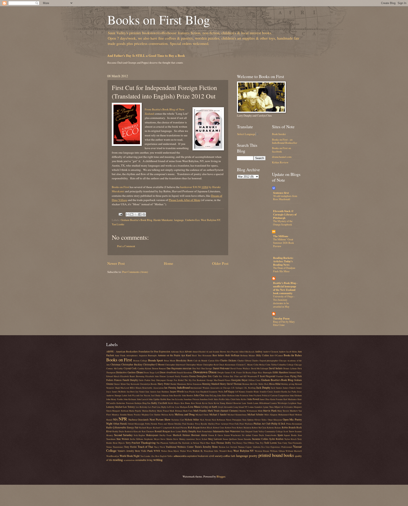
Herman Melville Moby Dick (255, 383)
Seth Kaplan (139, 435)
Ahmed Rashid (198, 351)
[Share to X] (136, 214)
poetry (253, 455)
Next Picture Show (160, 419)
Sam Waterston (232, 431)
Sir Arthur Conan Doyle (253, 435)
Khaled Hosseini (233, 403)
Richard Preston (180, 427)
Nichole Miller (192, 419)
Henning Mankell (210, 383)
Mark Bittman (176, 410)
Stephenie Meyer (152, 439)
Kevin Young (219, 403)
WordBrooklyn (112, 456)
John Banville (175, 395)
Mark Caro (188, 410)
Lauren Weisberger (279, 403)
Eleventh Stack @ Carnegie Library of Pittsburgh (284, 214)
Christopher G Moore (153, 364)
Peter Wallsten (246, 423)
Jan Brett (131, 391)
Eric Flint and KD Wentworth (243, 376)
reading (118, 460)
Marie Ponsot (163, 410)
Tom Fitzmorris (295, 442)
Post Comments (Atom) (135, 272)
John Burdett (187, 395)
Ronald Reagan (162, 431)
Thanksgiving (148, 443)
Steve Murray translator (184, 439)
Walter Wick (186, 450)
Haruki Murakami (163, 220)
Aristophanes (132, 355)
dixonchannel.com (282, 157)
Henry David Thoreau (231, 383)
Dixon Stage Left (151, 372)
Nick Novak (205, 419)
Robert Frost (230, 427)
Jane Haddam (163, 391)
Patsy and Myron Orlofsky (170, 423)
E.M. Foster (236, 372)
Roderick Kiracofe (133, 431)
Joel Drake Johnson (159, 395)
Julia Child (230, 399)
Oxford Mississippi (136, 423)
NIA (115, 419)
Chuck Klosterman (227, 364)
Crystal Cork (130, 368)
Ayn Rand (186, 355)
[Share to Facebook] (140, 214)
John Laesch (142, 399)
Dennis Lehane (290, 368)
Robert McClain (259, 427)
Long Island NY (241, 406)
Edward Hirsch (112, 376)
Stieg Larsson (215, 438)
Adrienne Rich (177, 351)
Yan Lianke (118, 224)
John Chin (199, 395)
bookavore (203, 456)
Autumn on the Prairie (169, 355)
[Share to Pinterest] (144, 214)
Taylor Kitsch (290, 439)
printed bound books (276, 455)
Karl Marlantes (290, 399)
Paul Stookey (188, 423)
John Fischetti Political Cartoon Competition (269, 395)
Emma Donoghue (198, 376)
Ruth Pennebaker (204, 431)
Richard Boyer (145, 427)
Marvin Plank (269, 410)
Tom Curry (282, 442)
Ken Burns (185, 403)
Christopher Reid (210, 364)
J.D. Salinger (237, 387)
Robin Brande (289, 427)
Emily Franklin (181, 376)
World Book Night (130, 456)
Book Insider (279, 134)
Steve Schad (201, 439)
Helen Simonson (194, 383)
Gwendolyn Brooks (148, 383)
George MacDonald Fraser (219, 380)
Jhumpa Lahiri (121, 395)
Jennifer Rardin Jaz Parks (285, 391)
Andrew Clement (270, 351)
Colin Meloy (259, 364)
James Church (289, 387)
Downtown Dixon (205, 372)
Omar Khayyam (275, 419)
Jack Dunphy (263, 387)
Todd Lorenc (270, 442)
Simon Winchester (232, 435)
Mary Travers (283, 410)
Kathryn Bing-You (142, 403)
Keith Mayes (174, 403)
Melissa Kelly (167, 414)
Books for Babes (293, 355)
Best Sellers (218, 355)
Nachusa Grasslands (138, 419)
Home (168, 263)
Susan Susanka (244, 439)
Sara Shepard (246, 431)
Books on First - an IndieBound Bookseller (284, 141)
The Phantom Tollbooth (166, 442)
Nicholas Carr (177, 419)
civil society (216, 456)
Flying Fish (296, 376)
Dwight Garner (223, 372)
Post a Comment (126, 246)
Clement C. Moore (244, 364)
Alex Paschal (232, 351)
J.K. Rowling (250, 387)
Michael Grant (202, 414)
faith (233, 456)
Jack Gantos (276, 387)
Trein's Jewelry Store (206, 447)
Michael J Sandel (218, 414)
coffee (226, 456)
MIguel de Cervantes (283, 406)
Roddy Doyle (118, 431)
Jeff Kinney (240, 391)
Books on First (120, 187)
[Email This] (128, 214)
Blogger (221, 476)
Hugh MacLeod (122, 387)
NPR (123, 419)
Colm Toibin (270, 364)
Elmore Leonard (167, 376)
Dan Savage (206, 368)
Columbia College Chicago (289, 364)
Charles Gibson (244, 360)
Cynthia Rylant (144, 368)
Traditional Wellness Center (180, 446)
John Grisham (296, 395)
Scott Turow (288, 431)
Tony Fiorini (130, 446)
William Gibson (277, 450)
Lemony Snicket (114, 406)
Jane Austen (150, 391)
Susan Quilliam (230, 439)
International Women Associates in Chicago (210, 387)
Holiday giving (287, 383)
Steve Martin (166, 439)
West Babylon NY (210, 220)
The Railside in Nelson (188, 442)
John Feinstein (241, 395)
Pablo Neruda (151, 423)
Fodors (109, 380)
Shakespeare (152, 435)
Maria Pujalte (135, 410)
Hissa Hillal (274, 383)
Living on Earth (209, 406)
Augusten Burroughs (148, 355)
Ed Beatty (247, 372)
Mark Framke (200, 410)
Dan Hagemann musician (179, 368)
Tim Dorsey (237, 442)
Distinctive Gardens (126, 372)
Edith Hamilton (280, 372)
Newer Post (116, 263)
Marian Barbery (149, 410)
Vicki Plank (147, 450)
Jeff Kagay (229, 391)
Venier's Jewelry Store (129, 450)
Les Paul (152, 406)
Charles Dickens (228, 360)
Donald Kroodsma (185, 372)
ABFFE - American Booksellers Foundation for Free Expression (138, 351)
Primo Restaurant (294, 423)
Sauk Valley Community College (268, 431)
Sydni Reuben (276, 438)
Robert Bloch (206, 427)
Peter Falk (234, 423)
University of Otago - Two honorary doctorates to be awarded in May (284, 301)
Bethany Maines (247, 355)
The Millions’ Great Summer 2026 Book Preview (283, 243)
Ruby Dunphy (189, 431)
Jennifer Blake (252, 391)
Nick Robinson (218, 419)
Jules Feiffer (219, 399)
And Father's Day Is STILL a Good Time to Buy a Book (146, 55)
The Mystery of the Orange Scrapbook (282, 222)
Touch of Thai (145, 447)
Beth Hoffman (232, 355)
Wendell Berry (225, 450)
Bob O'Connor (276, 355)
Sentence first (281, 193)
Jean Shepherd (202, 391)
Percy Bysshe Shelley (205, 423)
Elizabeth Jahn (152, 376)
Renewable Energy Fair (126, 427)
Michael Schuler (255, 414)
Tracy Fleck (159, 446)
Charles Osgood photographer (265, 360)
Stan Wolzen (122, 438)
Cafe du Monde (200, 360)
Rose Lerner (176, 431)
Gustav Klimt (120, 383)
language (179, 220)
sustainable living (144, 460)
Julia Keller (241, 399)
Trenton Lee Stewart (228, 446)
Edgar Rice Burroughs (262, 372)
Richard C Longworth (162, 427)
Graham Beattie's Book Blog (136, 220)
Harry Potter (164, 383)
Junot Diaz (264, 399)
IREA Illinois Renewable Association (147, 387)
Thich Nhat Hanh (207, 442)
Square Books (290, 435)
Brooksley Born (184, 360)
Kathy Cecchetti (159, 403)
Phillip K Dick (278, 423)
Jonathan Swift (206, 399)
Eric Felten (224, 376)
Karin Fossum (276, 399)
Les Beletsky (141, 406)
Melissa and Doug (185, 414)
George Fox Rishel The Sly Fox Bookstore (186, 380)
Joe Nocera (145, 395)
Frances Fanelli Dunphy (126, 380)
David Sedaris (276, 368)
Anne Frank (120, 355)
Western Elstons (262, 450)
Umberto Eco (192, 220)
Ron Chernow (148, 431)
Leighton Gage (295, 403)
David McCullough (259, 368)
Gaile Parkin (144, 380)
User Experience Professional (279, 446)
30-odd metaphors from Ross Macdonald (285, 197)
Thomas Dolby (223, 442)
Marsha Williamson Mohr (250, 410)
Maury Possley (134, 414)
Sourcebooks (270, 435)
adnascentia (180, 456)
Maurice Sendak (119, 414)
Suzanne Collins (260, 438)
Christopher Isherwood (175, 364)
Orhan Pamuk (120, 423)
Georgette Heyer (239, 380)
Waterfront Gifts (211, 450)
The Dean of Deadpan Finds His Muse (284, 269)
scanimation (129, 460)
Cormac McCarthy (114, 368)
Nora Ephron (248, 419)
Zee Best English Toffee (162, 456)
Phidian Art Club (262, 423)
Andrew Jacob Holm (288, 351)
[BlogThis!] (132, 214)
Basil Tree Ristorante (201, 355)
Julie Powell (253, 399)
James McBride (119, 391)
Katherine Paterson (125, 403)
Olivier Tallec (260, 419)
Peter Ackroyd (221, 423)
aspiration (192, 456)
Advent (188, 351)
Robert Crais (218, 427)
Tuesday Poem (281, 318)
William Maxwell (294, 450)
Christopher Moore (194, 364)
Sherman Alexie (199, 435)
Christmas (115, 364)
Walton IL (198, 450)
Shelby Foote (165, 435)
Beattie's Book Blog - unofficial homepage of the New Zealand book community (285, 288)
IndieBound (183, 387)
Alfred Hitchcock (246, 351)
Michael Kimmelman (237, 414)
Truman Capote (245, 446)
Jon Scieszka (177, 399)
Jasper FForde (177, 391)
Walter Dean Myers (170, 450)
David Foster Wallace (240, 368)
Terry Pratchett (133, 442)
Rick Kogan (194, 427)
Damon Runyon (159, 368)
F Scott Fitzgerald (266, 376)
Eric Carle (213, 376)
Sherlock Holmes (181, 435)
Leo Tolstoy (129, 406)
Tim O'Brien (249, 442)
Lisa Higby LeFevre (165, 406)
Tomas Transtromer (114, 446)
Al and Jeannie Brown (216, 351)
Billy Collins (262, 355)
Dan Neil (196, 368)
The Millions (280, 236)
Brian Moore (170, 360)
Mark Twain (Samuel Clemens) (223, 410)
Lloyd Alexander (225, 406)
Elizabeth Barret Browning (132, 376)
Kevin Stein (207, 403)
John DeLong (211, 395)
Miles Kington (270, 414)
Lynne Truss (268, 406)
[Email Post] (120, 214)
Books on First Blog (158, 19)
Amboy (258, 351)
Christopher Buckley (131, 364)
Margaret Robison (120, 410)
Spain (280, 435)
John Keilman (130, 399)
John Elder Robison (225, 395)
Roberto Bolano (274, 427)
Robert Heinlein (244, 427)
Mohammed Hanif (286, 414)
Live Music (194, 407)
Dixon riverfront (168, 372)
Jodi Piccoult (134, 395)
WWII (157, 450)
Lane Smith (247, 403)
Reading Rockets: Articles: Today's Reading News (283, 261)
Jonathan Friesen (191, 399)
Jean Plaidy (189, 391)
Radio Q (110, 427)
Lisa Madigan (181, 406)
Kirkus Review (280, 162)
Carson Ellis (213, 360)
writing (158, 460)
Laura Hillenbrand (261, 403)
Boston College (140, 360)
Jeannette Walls (216, 391)
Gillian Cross (254, 380)
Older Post (220, 263)
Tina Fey (259, 442)
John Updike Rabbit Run (160, 399)
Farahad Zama (282, 376)
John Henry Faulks (114, 399)
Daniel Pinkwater (221, 368)
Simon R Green (215, 435)
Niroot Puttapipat (233, 419)
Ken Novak (196, 403)
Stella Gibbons (136, 439)
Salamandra (218, 431)
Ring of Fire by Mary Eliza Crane (284, 323)
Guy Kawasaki (132, 383)
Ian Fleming (170, 387)
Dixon (139, 372)
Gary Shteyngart (158, 380)
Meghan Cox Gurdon (151, 414)
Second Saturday (123, 435)
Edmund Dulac (295, 372)
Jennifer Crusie (266, 391)
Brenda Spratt (155, 360)
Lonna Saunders (255, 406)
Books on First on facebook (281, 149)
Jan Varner (140, 391)
